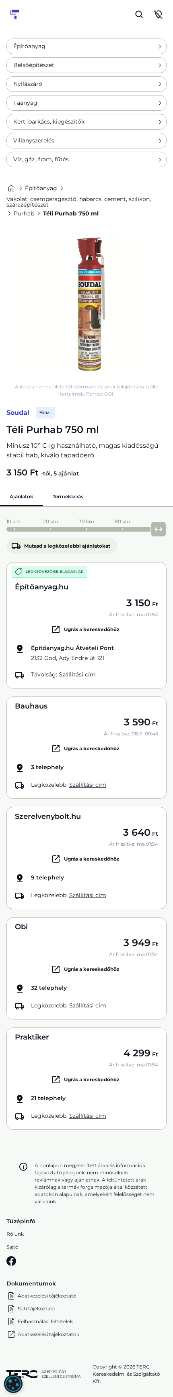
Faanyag (25, 102)
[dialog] (13, 1384)
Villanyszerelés (33, 140)
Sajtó (12, 1247)
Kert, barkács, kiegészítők (48, 121)
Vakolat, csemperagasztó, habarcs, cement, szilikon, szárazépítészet (78, 201)
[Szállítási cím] (158, 14)
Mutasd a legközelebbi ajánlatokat (67, 546)
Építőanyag (29, 46)
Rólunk (15, 1234)
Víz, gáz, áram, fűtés (41, 159)
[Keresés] (139, 14)
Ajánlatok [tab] (21, 496)
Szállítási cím (77, 674)
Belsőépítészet (33, 65)
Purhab (24, 213)
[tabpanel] (86, 822)
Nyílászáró (27, 83)
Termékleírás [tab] (68, 496)
